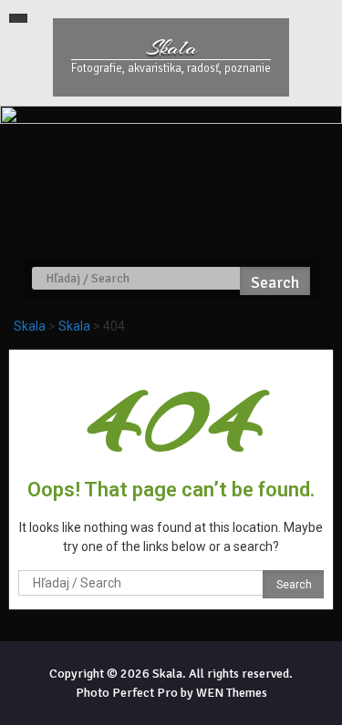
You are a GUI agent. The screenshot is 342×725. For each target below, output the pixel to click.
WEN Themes (231, 692)
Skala (171, 47)
